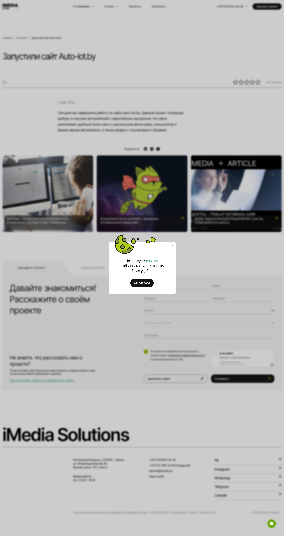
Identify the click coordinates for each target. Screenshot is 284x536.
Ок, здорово (142, 283)
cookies (152, 261)
